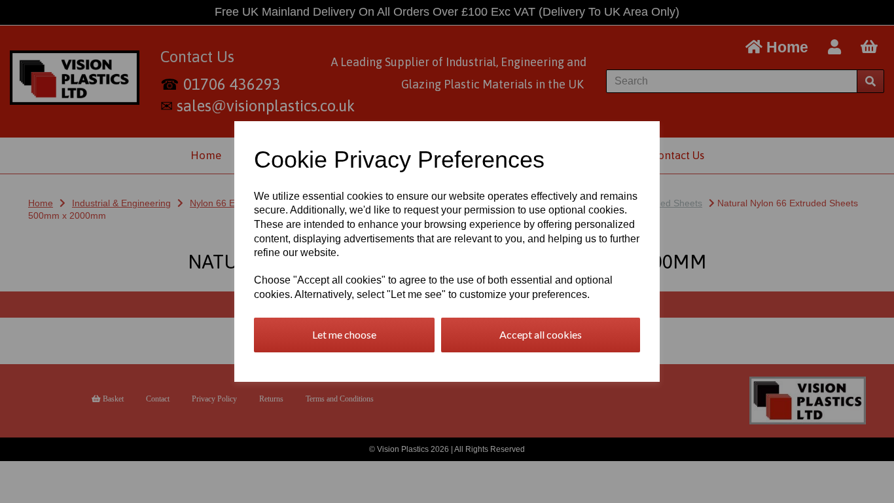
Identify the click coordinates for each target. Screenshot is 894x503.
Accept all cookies (540, 334)
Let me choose (344, 334)
